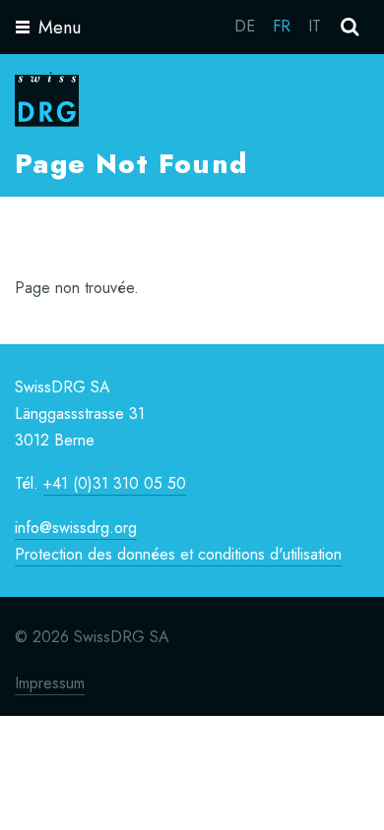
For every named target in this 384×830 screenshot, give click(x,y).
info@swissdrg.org (76, 527)
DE (244, 26)
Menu (59, 27)
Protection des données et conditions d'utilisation (178, 554)
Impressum (50, 683)
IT (314, 26)
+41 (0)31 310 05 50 (114, 483)
